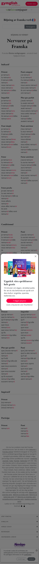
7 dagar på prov (19, 301)
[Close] (35, 256)
